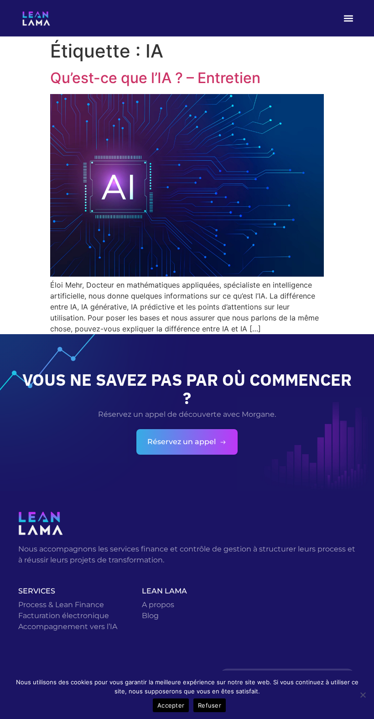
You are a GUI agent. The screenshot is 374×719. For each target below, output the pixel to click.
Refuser (209, 705)
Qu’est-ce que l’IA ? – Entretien (155, 78)
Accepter (170, 705)
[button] (348, 18)
